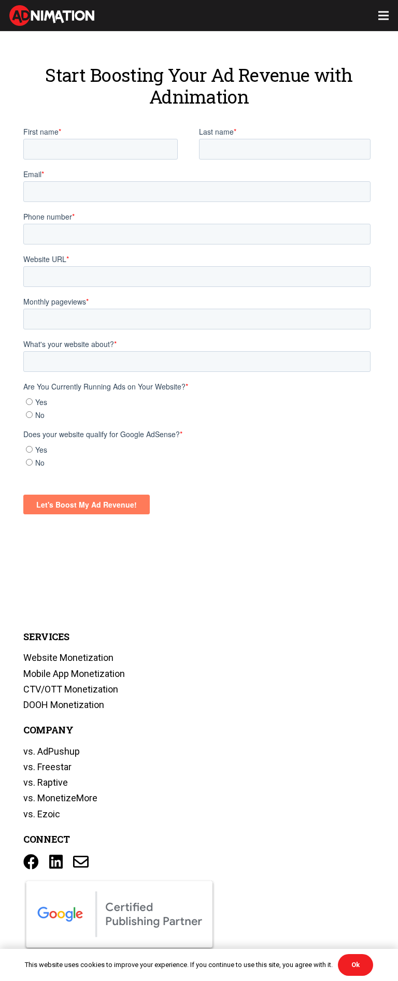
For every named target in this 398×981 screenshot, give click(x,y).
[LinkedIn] (56, 862)
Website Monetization (68, 657)
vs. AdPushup (51, 751)
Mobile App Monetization (74, 673)
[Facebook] (31, 862)
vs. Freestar (47, 766)
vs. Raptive (45, 782)
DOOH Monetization (63, 704)
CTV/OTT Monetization (70, 689)
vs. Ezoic (41, 814)
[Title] (81, 862)
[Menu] (383, 15)
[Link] (51, 15)
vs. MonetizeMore (60, 797)
